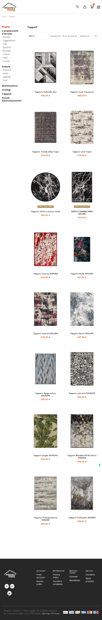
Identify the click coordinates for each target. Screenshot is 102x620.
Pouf (5, 80)
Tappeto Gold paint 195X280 (82, 517)
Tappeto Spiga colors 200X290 (45, 394)
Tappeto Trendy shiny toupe (45, 151)
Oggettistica (9, 40)
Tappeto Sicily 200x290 (82, 273)
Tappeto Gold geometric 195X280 (45, 518)
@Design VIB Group (50, 613)
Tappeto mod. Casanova (82, 92)
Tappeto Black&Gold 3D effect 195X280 (82, 456)
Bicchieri (7, 51)
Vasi (5, 44)
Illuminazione (10, 85)
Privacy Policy (56, 576)
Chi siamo (90, 574)
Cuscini (6, 54)
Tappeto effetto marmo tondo (45, 211)
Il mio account (40, 576)
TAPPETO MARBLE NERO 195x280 (82, 212)
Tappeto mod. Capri (82, 151)
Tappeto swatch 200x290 (45, 333)
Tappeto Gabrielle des (45, 92)
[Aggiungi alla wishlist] (44, 88)
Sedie (5, 73)
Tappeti (6, 94)
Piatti (5, 57)
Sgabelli (6, 77)
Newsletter (74, 580)
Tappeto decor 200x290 (82, 333)
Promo (6, 27)
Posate (6, 61)
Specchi (7, 47)
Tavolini (6, 37)
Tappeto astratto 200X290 (82, 393)
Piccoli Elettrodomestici (12, 99)
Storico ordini (39, 583)
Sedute (6, 66)
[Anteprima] (48, 88)
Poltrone (7, 70)
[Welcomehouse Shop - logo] (9, 7)
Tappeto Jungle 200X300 (45, 455)
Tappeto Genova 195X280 (45, 273)
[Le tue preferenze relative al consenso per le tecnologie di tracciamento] (99, 465)
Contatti (73, 576)
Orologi (6, 89)
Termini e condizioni (57, 583)
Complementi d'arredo (10, 32)
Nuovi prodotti (90, 580)
